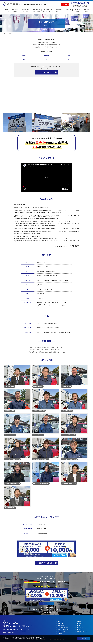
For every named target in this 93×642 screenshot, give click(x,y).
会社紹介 (79, 621)
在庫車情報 (60, 623)
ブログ (78, 625)
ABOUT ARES (36, 10)
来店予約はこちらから (46, 563)
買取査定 (60, 633)
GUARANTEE (25, 10)
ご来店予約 (64, 4)
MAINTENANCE (48, 10)
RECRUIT (86, 10)
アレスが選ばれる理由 (63, 627)
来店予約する (46, 72)
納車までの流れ (61, 631)
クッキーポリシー (14, 640)
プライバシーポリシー (82, 631)
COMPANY (77, 10)
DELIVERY (58, 10)
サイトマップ (80, 629)
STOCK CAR (15, 10)
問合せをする (46, 603)
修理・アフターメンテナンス (64, 629)
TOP (6, 10)
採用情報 (79, 623)
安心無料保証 (61, 625)
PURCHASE (68, 10)
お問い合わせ (80, 627)
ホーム (4, 33)
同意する (84, 638)
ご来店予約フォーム (39, 48)
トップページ (61, 621)
